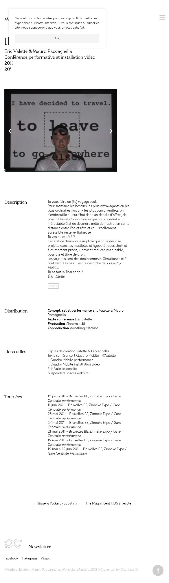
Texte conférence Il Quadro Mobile (73, 355)
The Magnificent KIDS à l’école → (110, 503)
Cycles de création (61, 351)
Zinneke (96, 396)
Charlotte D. (129, 569)
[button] (10, 131)
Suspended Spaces (62, 373)
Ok (57, 38)
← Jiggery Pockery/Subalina (55, 503)
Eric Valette (56, 369)
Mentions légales (16, 569)
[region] (57, 30)
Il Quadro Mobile (60, 360)
